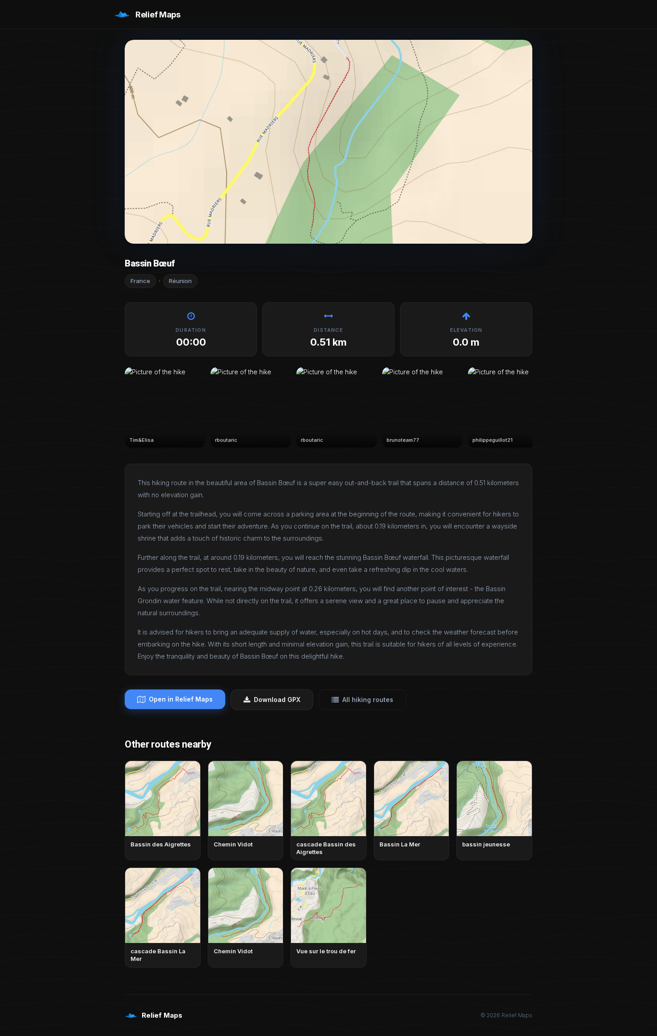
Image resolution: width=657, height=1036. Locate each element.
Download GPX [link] (277, 699)
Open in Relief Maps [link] (181, 699)
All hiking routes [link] (367, 699)
